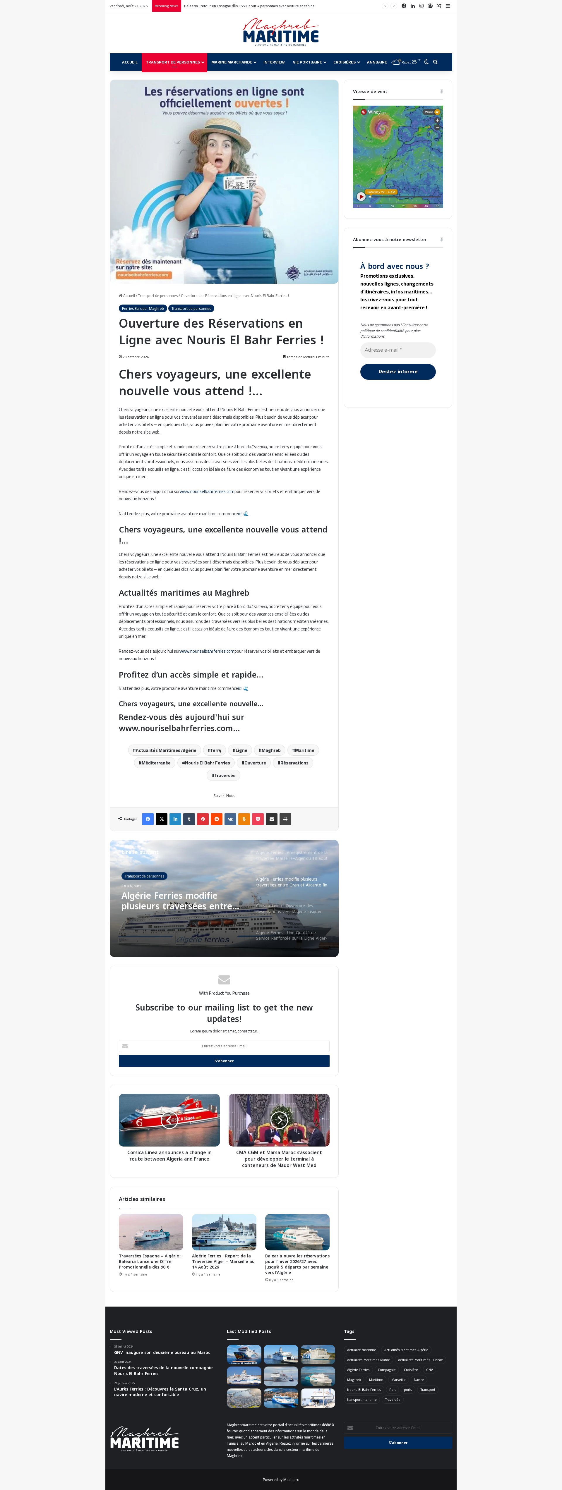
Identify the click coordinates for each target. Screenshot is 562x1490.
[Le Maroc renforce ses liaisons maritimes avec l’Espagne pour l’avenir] (244, 1398)
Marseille (398, 1379)
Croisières (344, 62)
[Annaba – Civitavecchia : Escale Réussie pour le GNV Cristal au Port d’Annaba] (318, 1354)
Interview (274, 62)
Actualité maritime (361, 1349)
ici (239, 513)
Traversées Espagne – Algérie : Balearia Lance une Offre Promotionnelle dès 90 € (150, 1261)
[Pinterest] (203, 819)
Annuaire (377, 62)
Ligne (241, 750)
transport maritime (362, 1399)
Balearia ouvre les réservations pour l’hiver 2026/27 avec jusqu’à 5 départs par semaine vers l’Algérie (297, 1264)
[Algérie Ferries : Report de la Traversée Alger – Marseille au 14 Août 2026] (224, 1232)
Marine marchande (231, 62)
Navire (419, 1379)
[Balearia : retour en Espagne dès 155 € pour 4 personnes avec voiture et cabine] (318, 1376)
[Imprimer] (285, 819)
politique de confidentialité (382, 330)
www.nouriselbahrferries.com (207, 491)
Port (392, 1389)
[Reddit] (216, 819)
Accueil (130, 62)
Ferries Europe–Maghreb (143, 308)
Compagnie (387, 1369)
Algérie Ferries (358, 1369)
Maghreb (271, 750)
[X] (161, 819)
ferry (216, 750)
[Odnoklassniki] (244, 819)
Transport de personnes (173, 62)
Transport (427, 1389)
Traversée (225, 775)
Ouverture (255, 762)
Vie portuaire (307, 62)
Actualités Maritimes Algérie (166, 750)
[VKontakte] (230, 819)
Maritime (304, 750)
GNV (429, 1369)
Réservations (294, 762)
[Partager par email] (271, 819)
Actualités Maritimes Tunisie (420, 1359)
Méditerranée (156, 762)
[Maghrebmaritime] (281, 32)
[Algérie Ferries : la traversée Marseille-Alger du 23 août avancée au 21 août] (281, 1376)
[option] (224, 898)
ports (408, 1389)
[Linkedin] (175, 819)
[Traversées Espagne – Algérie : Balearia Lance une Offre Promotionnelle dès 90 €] (151, 1232)
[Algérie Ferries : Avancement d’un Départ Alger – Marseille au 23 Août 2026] (281, 1354)
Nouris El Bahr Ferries (207, 762)
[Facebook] (148, 819)
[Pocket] (258, 819)
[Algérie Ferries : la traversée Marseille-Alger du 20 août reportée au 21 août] (244, 1376)
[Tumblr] (189, 819)
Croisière (411, 1369)
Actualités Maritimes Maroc (368, 1359)
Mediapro (291, 1479)
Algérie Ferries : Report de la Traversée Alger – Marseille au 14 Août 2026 (223, 1261)
